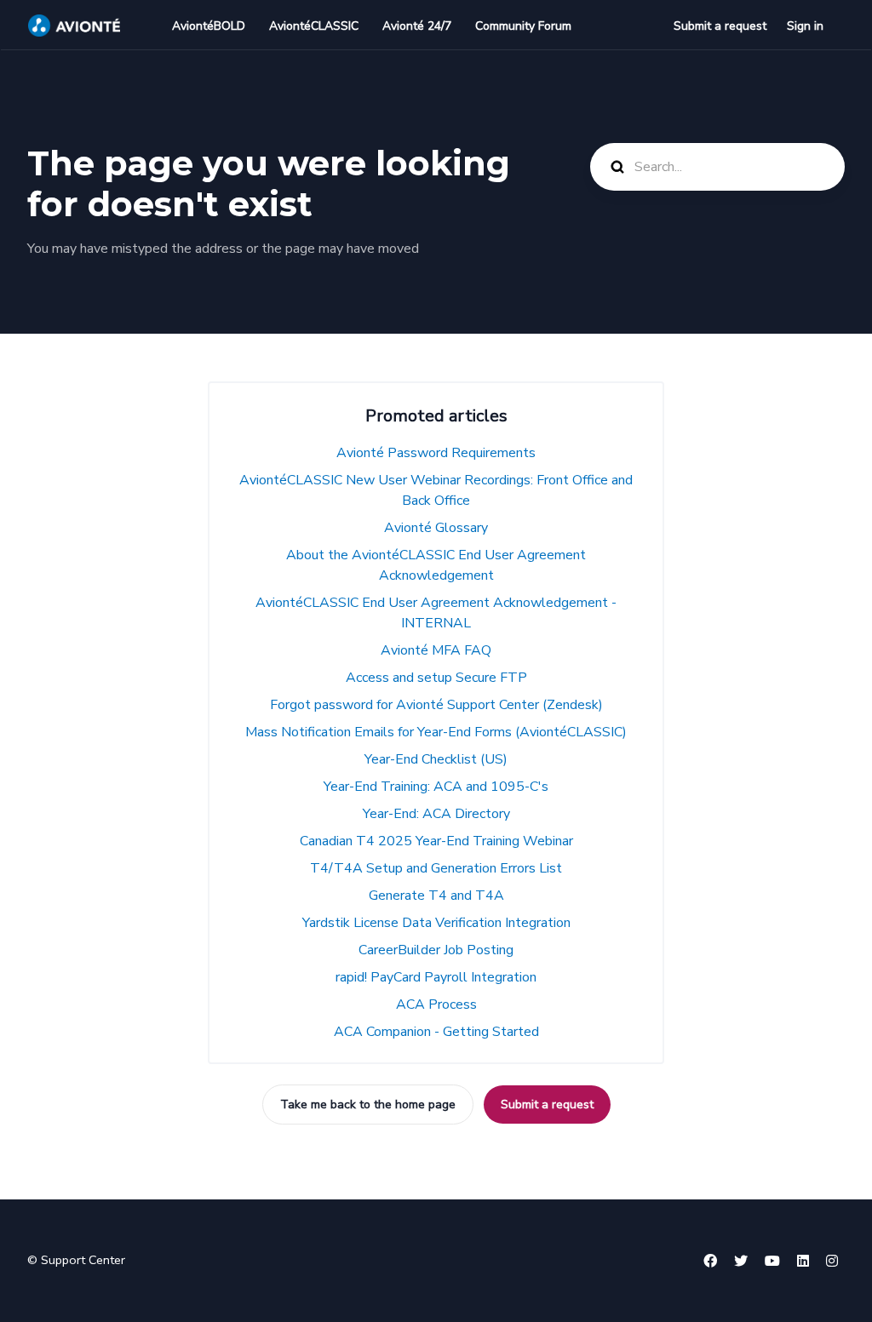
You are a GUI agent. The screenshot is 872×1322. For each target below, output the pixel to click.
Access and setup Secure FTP (436, 677)
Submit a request (720, 26)
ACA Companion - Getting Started (436, 1031)
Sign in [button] (805, 26)
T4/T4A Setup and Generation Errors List (436, 868)
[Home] (74, 25)
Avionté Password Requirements (436, 453)
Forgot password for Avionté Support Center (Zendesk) (436, 704)
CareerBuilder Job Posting (436, 950)
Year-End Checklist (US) (436, 759)
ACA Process (436, 1004)
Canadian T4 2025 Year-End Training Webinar (436, 841)
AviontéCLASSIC (314, 26)
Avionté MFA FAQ (436, 650)
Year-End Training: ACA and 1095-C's (436, 786)
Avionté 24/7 (416, 26)
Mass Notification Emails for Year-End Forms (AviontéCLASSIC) (436, 732)
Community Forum (523, 26)
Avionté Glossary (436, 527)
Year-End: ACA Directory (436, 813)
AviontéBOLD (208, 26)
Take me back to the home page (368, 1104)
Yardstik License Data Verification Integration (436, 922)
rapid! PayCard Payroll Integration (436, 977)
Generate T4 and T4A (436, 895)
